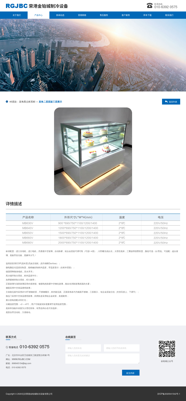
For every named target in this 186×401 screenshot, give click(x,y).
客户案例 (126, 15)
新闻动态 (60, 15)
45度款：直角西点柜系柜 (22, 101)
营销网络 (82, 15)
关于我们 (17, 15)
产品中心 (38, 15)
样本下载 (147, 15)
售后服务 (104, 15)
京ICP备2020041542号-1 (168, 393)
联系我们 (169, 15)
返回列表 (173, 101)
